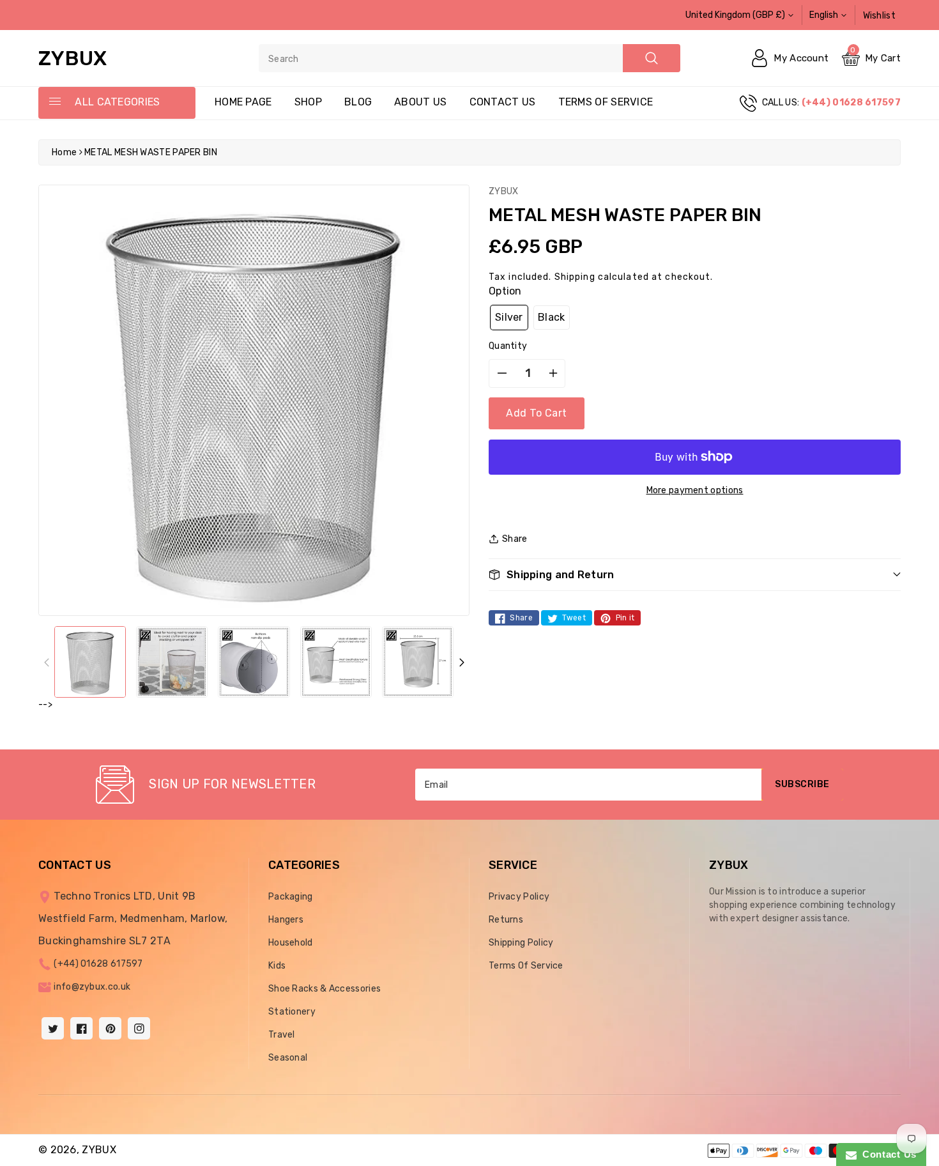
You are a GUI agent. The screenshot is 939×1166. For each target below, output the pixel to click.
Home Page (243, 102)
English (823, 15)
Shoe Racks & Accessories (324, 988)
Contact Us (887, 1154)
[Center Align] (54, 102)
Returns (506, 919)
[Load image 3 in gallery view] (253, 662)
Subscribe (802, 784)
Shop (308, 102)
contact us (503, 102)
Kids (277, 965)
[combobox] (469, 58)
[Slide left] (46, 662)
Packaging (290, 896)
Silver (509, 317)
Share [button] (515, 538)
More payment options (695, 490)
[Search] (651, 58)
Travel (281, 1034)
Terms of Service (605, 102)
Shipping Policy (521, 942)
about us (420, 102)
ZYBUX (99, 1150)
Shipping (574, 277)
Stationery (292, 1011)
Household (290, 942)
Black (551, 317)
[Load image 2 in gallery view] (172, 662)
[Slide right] (462, 662)
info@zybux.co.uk (92, 986)
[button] (695, 574)
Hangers (285, 919)
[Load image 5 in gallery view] (418, 662)
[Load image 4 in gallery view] (336, 662)
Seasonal (287, 1057)
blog (358, 102)
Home (64, 152)
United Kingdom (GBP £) (735, 15)
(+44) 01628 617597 (98, 963)
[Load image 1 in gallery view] (90, 662)
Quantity (508, 346)
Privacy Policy (519, 896)
